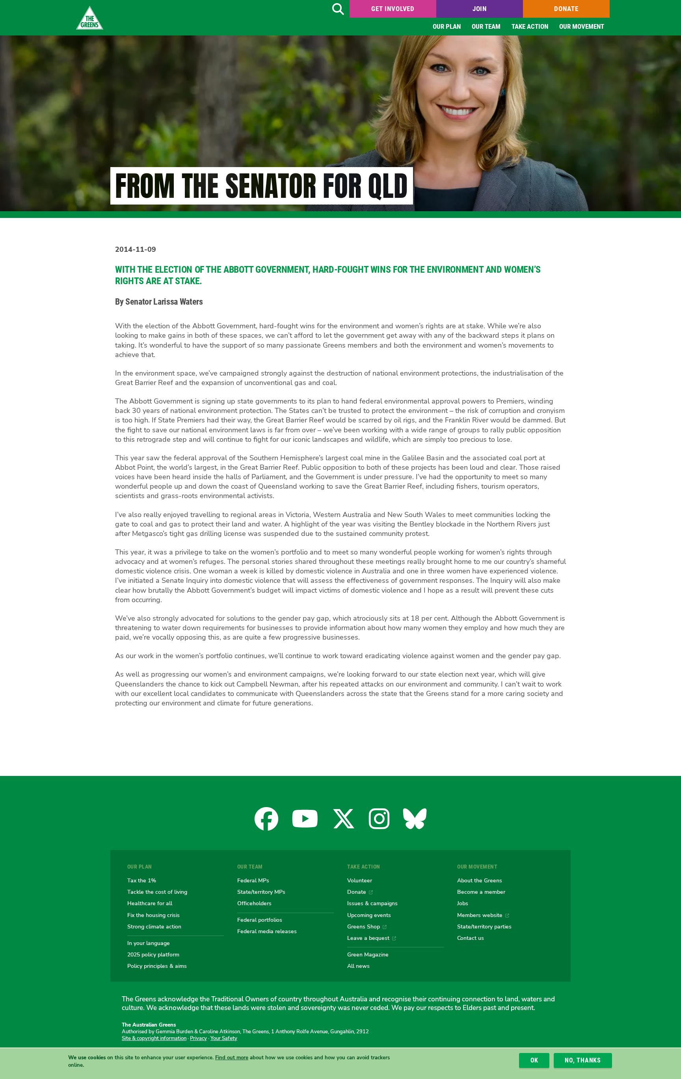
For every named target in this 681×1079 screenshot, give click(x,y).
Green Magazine (368, 954)
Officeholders (254, 903)
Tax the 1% (141, 880)
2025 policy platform (153, 954)
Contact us (470, 938)
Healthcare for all (149, 903)
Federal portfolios (259, 920)
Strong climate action (154, 926)
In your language (148, 943)
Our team (486, 26)
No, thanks (583, 1060)
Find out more (231, 1058)
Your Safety (223, 1038)
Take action (530, 26)
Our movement (581, 26)
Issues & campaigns (372, 903)
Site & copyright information (154, 1038)
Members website (479, 915)
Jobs (462, 903)
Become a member (481, 892)
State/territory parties (484, 926)
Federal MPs (253, 880)
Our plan (447, 26)
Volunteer (359, 880)
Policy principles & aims (157, 966)
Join (480, 9)
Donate (566, 9)
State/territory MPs (261, 892)
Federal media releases (267, 931)
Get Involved (393, 9)
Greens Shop (363, 926)
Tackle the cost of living (157, 892)
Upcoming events (369, 915)
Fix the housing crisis (153, 915)
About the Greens (479, 880)
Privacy (198, 1038)
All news (358, 966)
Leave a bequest (368, 938)
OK (534, 1060)
